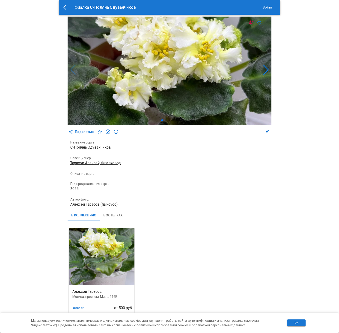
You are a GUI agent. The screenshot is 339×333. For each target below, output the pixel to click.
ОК (296, 322)
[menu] (66, 7)
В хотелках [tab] (113, 215)
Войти (267, 7)
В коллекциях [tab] (83, 215)
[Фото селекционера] (251, 22)
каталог (78, 308)
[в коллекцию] (107, 131)
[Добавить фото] (266, 131)
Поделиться (85, 132)
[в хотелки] (99, 131)
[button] (266, 131)
